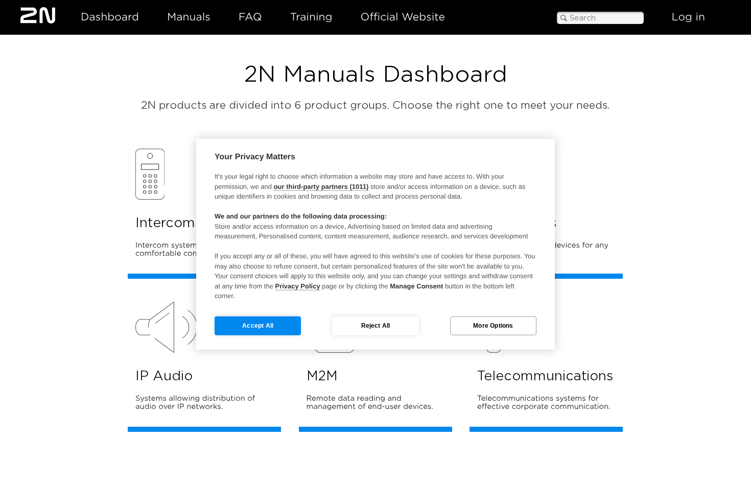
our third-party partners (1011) (321, 186)
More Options (493, 325)
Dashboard (110, 17)
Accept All (257, 325)
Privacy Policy (297, 285)
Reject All (375, 325)
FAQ (250, 17)
